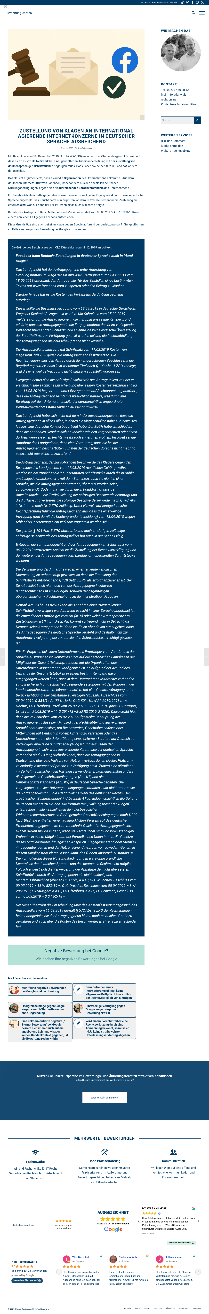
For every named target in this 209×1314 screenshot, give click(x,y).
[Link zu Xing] (187, 2)
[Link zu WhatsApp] (182, 2)
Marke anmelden (172, 145)
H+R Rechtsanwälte (24, 1261)
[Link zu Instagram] (197, 2)
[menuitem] (193, 13)
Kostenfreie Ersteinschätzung (180, 104)
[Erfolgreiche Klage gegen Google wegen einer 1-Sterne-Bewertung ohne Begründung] (2, 657)
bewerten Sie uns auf (25, 1280)
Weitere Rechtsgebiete (176, 150)
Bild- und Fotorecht (173, 141)
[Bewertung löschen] (18, 13)
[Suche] (193, 13)
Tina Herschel (80, 1257)
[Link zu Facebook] (192, 2)
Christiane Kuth (128, 1257)
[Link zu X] (202, 2)
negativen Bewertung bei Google (47, 229)
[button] (198, 1221)
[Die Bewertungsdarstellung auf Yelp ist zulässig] (206, 657)
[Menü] (201, 13)
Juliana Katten (173, 1257)
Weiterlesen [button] (148, 1233)
